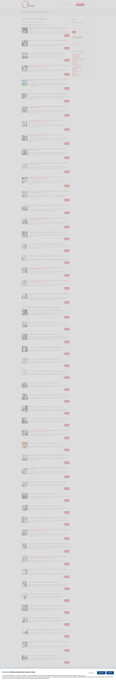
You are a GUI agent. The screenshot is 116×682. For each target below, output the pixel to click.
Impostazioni (91, 672)
